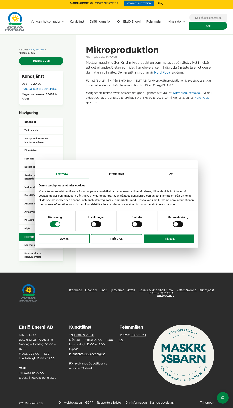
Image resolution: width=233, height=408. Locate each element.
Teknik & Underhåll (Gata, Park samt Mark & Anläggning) (156, 293)
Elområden (30, 150)
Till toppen (207, 402)
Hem (31, 50)
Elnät (103, 290)
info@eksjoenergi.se (42, 377)
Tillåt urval (116, 238)
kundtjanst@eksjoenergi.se (39, 88)
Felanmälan (154, 21)
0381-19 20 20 (84, 335)
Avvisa (64, 238)
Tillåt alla (169, 238)
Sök (208, 25)
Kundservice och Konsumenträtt (33, 255)
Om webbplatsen (70, 402)
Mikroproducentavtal (186, 93)
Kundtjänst (77, 21)
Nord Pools (162, 72)
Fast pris (29, 159)
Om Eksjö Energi (129, 21)
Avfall (131, 290)
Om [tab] (171, 173)
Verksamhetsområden (46, 21)
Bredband (75, 290)
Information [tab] (116, 173)
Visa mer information (139, 3)
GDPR (89, 402)
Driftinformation (100, 21)
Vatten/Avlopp (187, 290)
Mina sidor (175, 21)
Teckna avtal (41, 60)
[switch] (96, 224)
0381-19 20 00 (34, 372)
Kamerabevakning (162, 402)
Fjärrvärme (117, 290)
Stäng (160, 3)
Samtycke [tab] (62, 173)
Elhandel (40, 50)
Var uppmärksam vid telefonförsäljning (36, 140)
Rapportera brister (109, 402)
